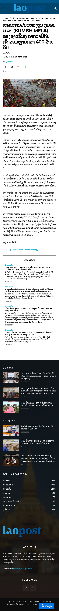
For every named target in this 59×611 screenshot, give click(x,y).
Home (5, 18)
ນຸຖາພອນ (9, 61)
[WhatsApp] (24, 67)
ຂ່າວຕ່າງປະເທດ (15, 18)
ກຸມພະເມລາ (13, 250)
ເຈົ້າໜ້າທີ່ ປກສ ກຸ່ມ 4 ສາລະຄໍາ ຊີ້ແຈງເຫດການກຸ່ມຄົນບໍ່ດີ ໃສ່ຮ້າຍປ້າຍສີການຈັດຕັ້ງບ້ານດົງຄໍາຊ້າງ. (28, 309)
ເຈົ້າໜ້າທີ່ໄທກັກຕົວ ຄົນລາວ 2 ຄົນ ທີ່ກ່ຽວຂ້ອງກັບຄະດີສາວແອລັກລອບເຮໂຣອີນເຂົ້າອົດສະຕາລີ (37, 442)
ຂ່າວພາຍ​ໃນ (9, 265)
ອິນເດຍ (21, 250)
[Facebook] (5, 67)
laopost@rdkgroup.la (22, 568)
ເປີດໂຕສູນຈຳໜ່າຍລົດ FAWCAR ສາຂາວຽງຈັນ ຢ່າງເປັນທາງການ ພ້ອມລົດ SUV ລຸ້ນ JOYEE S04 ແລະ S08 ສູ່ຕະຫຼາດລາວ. (28, 333)
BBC (14, 242)
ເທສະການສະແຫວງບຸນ (32, 250)
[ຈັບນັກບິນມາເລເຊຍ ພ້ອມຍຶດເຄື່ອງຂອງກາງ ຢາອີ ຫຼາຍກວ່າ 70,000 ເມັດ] (11, 430)
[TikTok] (26, 588)
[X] (12, 67)
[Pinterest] (18, 67)
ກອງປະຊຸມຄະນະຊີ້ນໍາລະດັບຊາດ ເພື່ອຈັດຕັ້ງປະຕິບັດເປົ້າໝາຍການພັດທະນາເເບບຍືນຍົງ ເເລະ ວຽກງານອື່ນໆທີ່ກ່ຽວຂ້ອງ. (28, 268)
